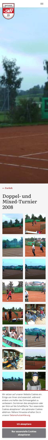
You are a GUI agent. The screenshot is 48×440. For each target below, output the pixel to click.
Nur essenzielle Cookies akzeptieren (24, 433)
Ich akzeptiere (24, 424)
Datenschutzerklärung (20, 415)
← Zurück (7, 188)
